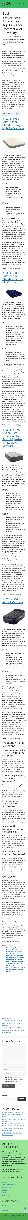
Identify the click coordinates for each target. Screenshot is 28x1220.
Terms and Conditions (9, 1184)
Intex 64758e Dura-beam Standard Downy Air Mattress (12, 277)
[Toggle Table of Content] (17, 113)
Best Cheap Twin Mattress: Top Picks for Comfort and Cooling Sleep (15, 963)
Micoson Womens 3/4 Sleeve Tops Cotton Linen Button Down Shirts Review (13, 1114)
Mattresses (7, 1018)
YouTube (5, 1210)
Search (4, 1095)
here (19, 268)
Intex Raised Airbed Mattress (12, 600)
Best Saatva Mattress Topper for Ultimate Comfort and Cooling (15, 969)
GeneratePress (14, 1217)
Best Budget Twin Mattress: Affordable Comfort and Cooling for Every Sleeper (13, 1030)
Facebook (5, 1206)
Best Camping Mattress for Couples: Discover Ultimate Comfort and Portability (15, 957)
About (4, 1192)
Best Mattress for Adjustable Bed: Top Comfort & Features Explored (12, 1023)
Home (4, 1182)
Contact (4, 1190)
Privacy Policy (6, 1187)
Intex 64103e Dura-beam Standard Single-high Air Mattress (13, 123)
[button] (19, 4)
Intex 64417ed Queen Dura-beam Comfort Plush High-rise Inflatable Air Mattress (12, 437)
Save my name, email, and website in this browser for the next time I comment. (13, 1079)
